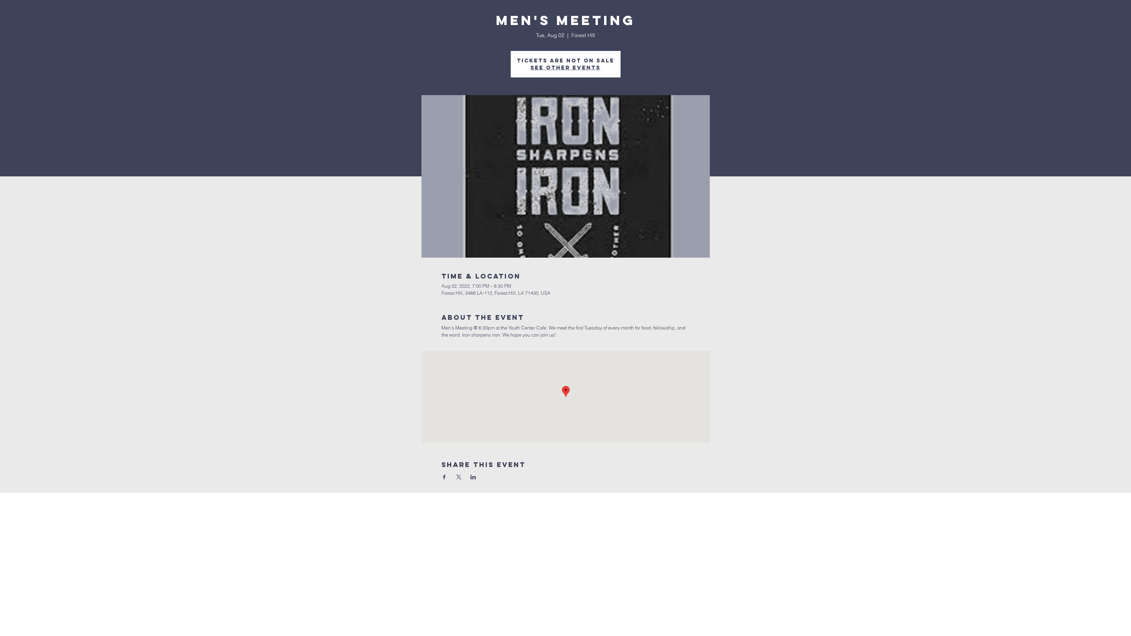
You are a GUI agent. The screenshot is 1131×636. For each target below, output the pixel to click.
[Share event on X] (459, 477)
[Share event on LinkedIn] (473, 477)
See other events (565, 67)
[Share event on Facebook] (444, 477)
